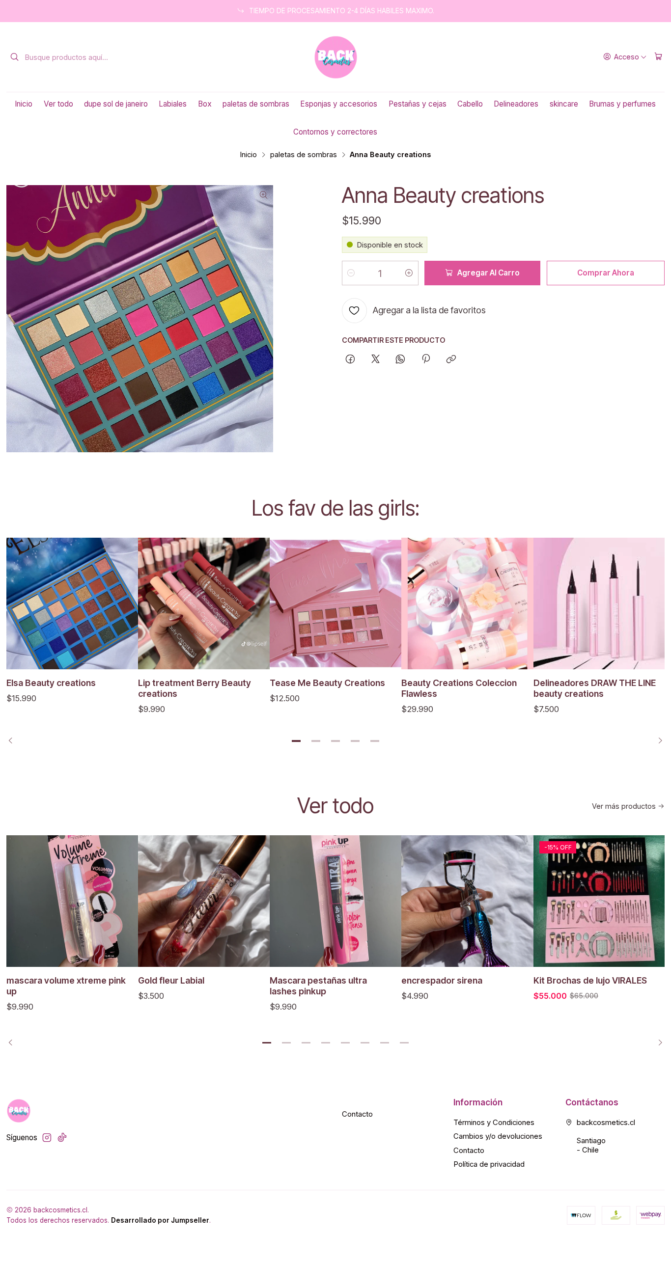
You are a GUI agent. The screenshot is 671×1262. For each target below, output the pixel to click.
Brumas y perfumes (622, 104)
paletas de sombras (256, 104)
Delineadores (516, 104)
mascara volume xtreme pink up (66, 985)
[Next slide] (657, 741)
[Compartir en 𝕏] (375, 360)
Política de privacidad (489, 1164)
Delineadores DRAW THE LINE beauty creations (594, 688)
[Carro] (658, 57)
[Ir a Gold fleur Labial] (204, 901)
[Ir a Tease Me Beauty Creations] (335, 603)
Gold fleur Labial (171, 980)
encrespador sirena (441, 980)
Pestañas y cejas (418, 104)
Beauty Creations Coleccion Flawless (459, 688)
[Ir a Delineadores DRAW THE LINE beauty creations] (599, 603)
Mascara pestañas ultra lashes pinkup (318, 985)
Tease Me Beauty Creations (327, 683)
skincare (564, 104)
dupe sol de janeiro (116, 104)
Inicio (23, 104)
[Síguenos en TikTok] (62, 1137)
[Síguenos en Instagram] (47, 1137)
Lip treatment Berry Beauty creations (194, 688)
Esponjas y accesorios (338, 104)
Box (205, 104)
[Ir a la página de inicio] (335, 57)
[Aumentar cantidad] (409, 273)
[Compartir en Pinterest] (426, 360)
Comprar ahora (605, 272)
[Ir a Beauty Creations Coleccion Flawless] (467, 603)
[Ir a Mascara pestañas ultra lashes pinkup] (335, 901)
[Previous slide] (13, 741)
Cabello (470, 104)
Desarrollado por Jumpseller (160, 1220)
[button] (296, 741)
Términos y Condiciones (493, 1122)
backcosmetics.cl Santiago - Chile (606, 1136)
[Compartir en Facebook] (350, 360)
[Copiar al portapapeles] (451, 360)
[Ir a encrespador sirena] (467, 901)
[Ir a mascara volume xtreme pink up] (72, 901)
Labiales (173, 104)
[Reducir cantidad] (351, 273)
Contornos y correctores (335, 132)
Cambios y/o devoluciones (497, 1136)
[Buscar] (14, 57)
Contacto (357, 1114)
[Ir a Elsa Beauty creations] (72, 603)
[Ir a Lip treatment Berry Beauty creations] (204, 603)
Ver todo (58, 104)
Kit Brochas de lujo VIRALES (590, 980)
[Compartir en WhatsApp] (400, 360)
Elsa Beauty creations (51, 683)
